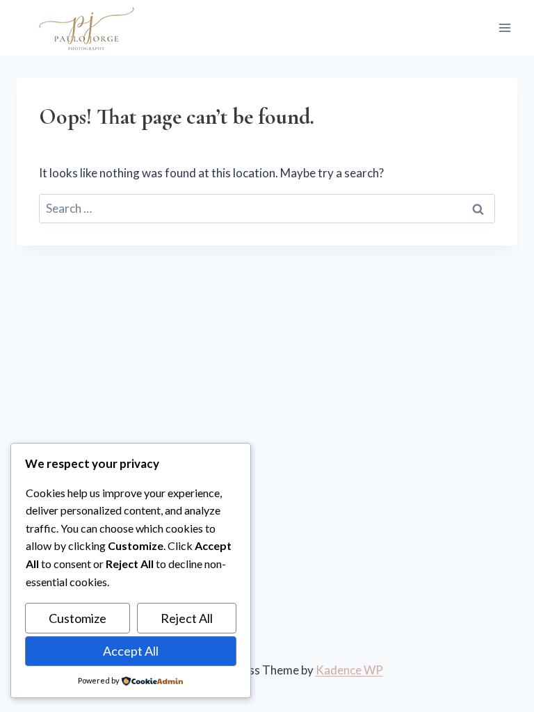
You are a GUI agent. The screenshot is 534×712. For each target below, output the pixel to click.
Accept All (131, 650)
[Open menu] (504, 27)
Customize (77, 618)
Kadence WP (349, 670)
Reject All (187, 618)
